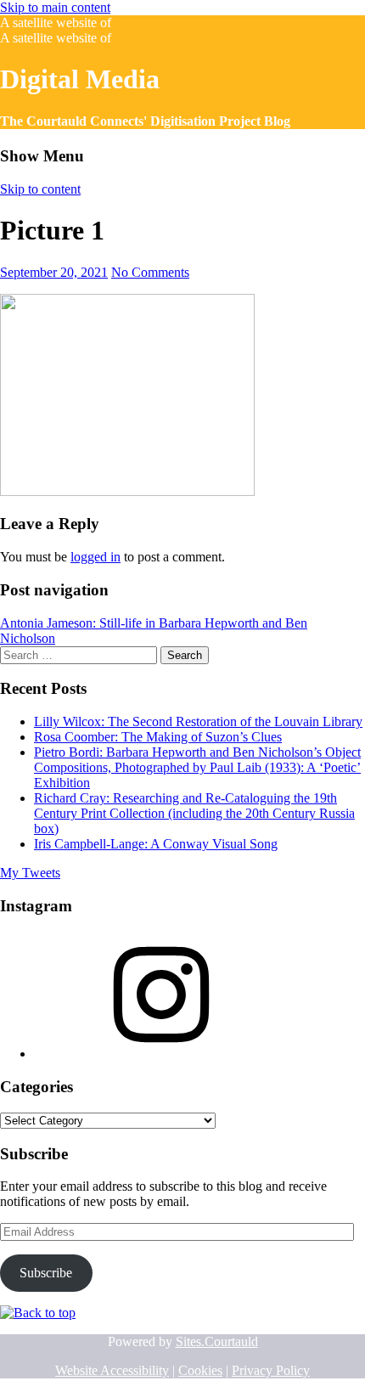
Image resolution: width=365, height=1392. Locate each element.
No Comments (150, 272)
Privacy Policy (271, 1370)
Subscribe (46, 1272)
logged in (95, 556)
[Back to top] (38, 1312)
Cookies (200, 1370)
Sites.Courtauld (217, 1341)
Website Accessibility (112, 1370)
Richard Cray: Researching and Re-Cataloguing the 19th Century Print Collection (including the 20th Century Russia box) (194, 813)
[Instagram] (161, 1053)
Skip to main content (55, 7)
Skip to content (40, 189)
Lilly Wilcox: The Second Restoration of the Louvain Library (198, 721)
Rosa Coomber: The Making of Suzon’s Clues (158, 737)
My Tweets (30, 872)
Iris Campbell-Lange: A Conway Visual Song (156, 844)
